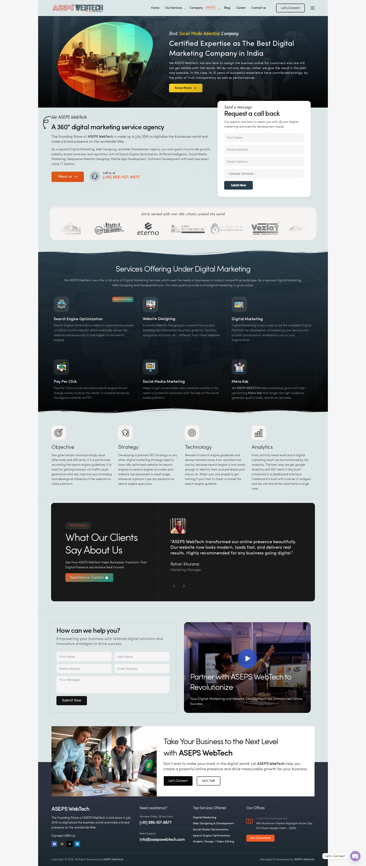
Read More (150, 339)
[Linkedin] (77, 844)
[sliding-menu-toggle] (313, 8)
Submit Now (238, 185)
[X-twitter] (69, 844)
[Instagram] (62, 844)
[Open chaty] (355, 856)
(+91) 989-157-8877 (156, 823)
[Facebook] (54, 844)
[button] (290, 8)
